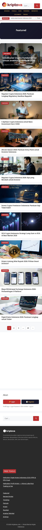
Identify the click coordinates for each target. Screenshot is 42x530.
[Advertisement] (21, 361)
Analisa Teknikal (8, 513)
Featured (7, 53)
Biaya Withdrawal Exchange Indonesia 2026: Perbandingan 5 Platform (19, 290)
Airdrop (5, 517)
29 (28, 328)
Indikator (34, 11)
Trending (26, 11)
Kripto (5, 507)
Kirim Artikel (24, 406)
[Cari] (37, 5)
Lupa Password (15, 406)
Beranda (7, 11)
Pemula (14, 11)
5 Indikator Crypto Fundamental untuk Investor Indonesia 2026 (19, 59)
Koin (19, 11)
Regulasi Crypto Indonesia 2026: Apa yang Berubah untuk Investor (18, 179)
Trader (25, 14)
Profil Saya (6, 406)
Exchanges (17, 14)
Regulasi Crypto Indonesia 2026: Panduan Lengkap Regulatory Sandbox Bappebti (18, 95)
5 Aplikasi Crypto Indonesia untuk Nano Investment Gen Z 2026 (17, 123)
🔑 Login (12, 402)
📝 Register (30, 402)
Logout (31, 406)
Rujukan (6, 510)
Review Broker (8, 496)
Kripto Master (21, 65)
